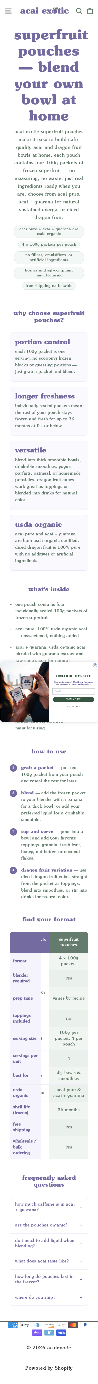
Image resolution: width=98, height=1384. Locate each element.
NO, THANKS (73, 707)
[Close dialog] (95, 665)
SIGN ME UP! (73, 700)
